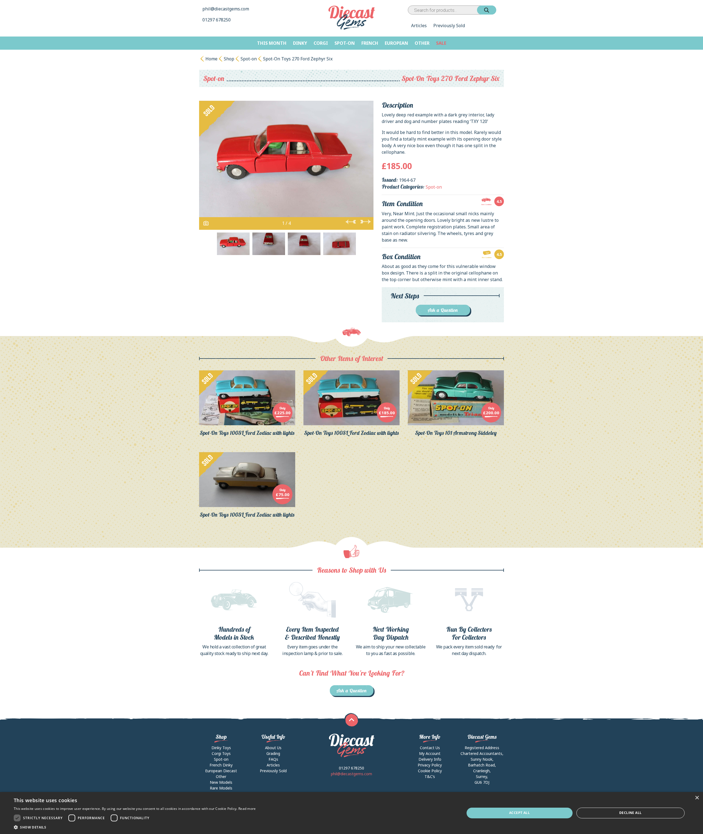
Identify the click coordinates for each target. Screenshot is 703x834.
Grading (273, 753)
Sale (441, 43)
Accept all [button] (519, 812)
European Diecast (221, 770)
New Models (221, 782)
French (369, 43)
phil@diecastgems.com (225, 9)
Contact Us (430, 747)
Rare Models (221, 788)
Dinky (300, 43)
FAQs (273, 759)
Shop (229, 59)
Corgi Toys (221, 753)
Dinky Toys (221, 747)
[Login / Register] (497, 10)
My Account (429, 753)
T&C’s (430, 776)
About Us (273, 747)
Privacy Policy (430, 765)
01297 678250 (217, 20)
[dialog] (351, 813)
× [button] (697, 798)
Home (211, 59)
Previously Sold (449, 26)
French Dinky (221, 765)
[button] (135, 827)
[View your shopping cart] (501, 10)
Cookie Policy (430, 770)
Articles (419, 26)
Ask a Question (443, 310)
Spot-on (344, 43)
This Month (271, 43)
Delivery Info (430, 759)
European (396, 43)
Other (422, 43)
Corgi (321, 43)
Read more (247, 808)
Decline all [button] (630, 812)
